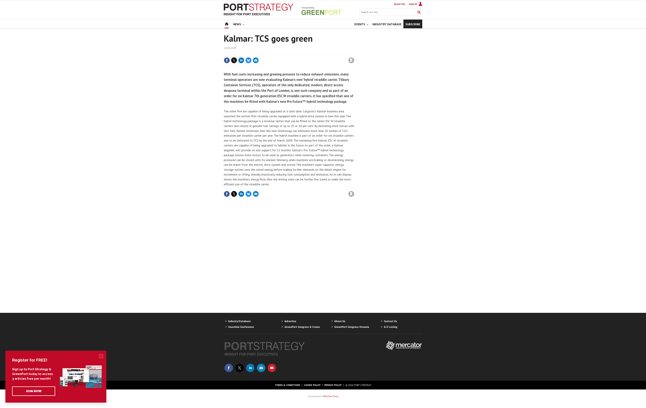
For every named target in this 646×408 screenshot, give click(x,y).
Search (419, 12)
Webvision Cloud (330, 396)
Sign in (311, 53)
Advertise (290, 321)
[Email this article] (256, 60)
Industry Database (239, 321)
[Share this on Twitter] (234, 60)
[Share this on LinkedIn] (241, 60)
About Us (339, 321)
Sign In (413, 4)
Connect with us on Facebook (228, 368)
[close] (354, 53)
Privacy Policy (333, 385)
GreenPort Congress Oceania (351, 326)
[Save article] (351, 60)
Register (399, 4)
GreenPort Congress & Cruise (302, 326)
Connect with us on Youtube (271, 368)
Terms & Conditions (287, 385)
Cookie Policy (312, 385)
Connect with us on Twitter (239, 368)
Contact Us (390, 321)
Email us (261, 368)
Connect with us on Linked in (250, 368)
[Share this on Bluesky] (248, 60)
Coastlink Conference (241, 326)
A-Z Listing (390, 326)
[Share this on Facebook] (227, 60)
